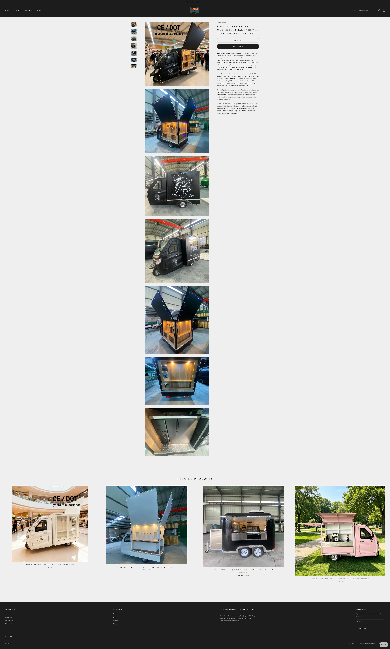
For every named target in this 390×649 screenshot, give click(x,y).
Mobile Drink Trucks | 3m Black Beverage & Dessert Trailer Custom (243, 569)
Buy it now (238, 46)
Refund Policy (9, 617)
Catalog (17, 10)
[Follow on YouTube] (11, 636)
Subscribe (363, 628)
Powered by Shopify (377, 643)
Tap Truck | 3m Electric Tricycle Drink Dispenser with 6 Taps (146, 567)
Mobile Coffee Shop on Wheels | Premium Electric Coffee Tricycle (340, 579)
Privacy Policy (9, 624)
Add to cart (238, 40)
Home (7, 10)
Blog (39, 10)
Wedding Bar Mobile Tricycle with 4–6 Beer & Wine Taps (50, 564)
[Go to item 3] (134, 39)
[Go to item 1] (134, 24)
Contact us (8, 614)
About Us (29, 10)
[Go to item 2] (134, 32)
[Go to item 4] (134, 46)
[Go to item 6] (134, 60)
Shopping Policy (9, 620)
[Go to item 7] (134, 66)
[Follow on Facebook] (6, 636)
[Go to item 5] (134, 54)
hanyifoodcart (224, 23)
